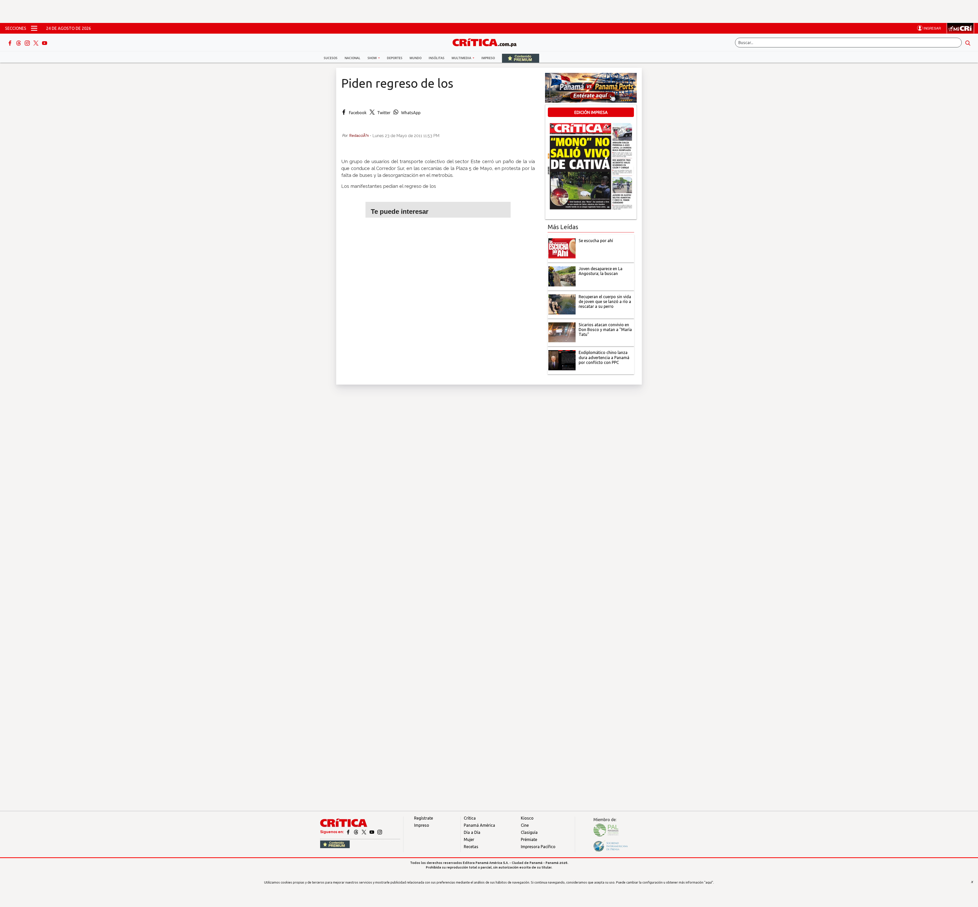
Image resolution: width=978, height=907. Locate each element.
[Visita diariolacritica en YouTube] (372, 832)
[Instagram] (27, 42)
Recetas (471, 846)
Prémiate (529, 839)
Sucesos (330, 58)
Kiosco (527, 818)
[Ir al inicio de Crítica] (487, 42)
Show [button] (372, 58)
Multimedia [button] (462, 58)
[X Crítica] (36, 42)
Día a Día (472, 832)
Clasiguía (529, 832)
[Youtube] (44, 42)
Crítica (470, 818)
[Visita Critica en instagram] (379, 832)
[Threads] (19, 42)
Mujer (469, 839)
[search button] (968, 42)
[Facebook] (10, 42)
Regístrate (423, 818)
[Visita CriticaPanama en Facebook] (348, 832)
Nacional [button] (352, 58)
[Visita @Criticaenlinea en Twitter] (356, 832)
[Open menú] (34, 28)
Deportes (394, 58)
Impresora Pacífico (538, 846)
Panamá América (479, 825)
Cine (525, 825)
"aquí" (708, 882)
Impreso (488, 58)
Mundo (416, 58)
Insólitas (436, 58)
